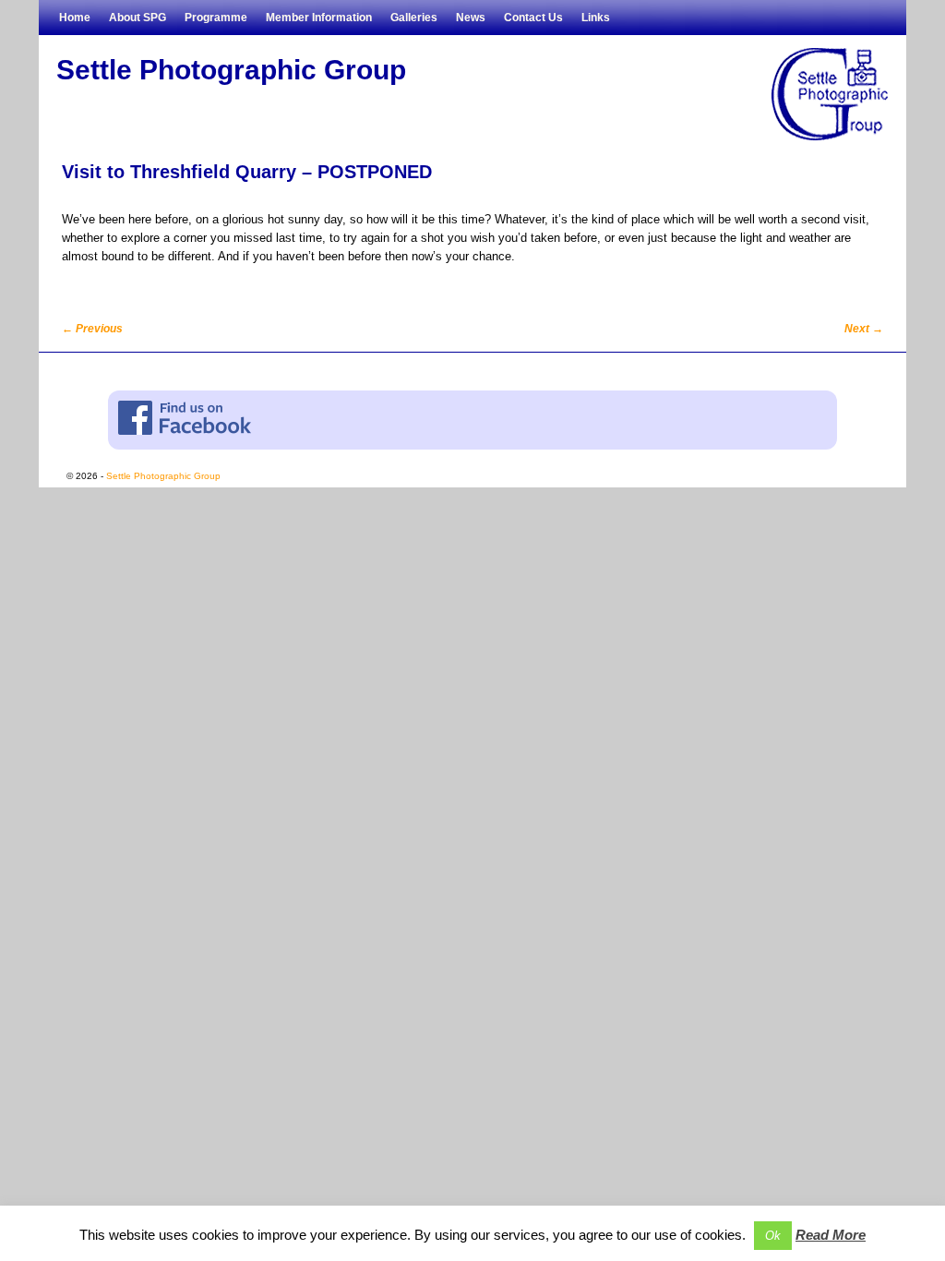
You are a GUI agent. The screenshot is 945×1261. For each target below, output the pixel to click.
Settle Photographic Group (231, 69)
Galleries (413, 17)
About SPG (137, 17)
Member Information (319, 17)
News (470, 17)
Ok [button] (773, 1236)
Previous (92, 328)
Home (74, 17)
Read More (830, 1235)
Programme (216, 17)
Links (595, 17)
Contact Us (533, 17)
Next (863, 328)
